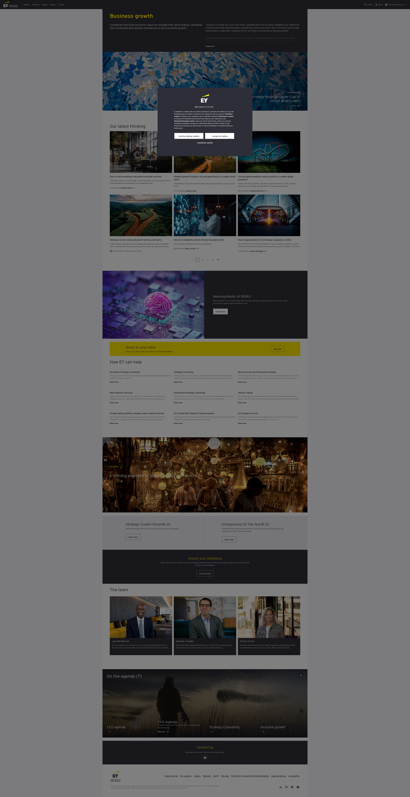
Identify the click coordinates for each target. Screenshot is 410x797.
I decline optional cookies (188, 136)
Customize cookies (205, 142)
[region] (205, 122)
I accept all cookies (220, 136)
